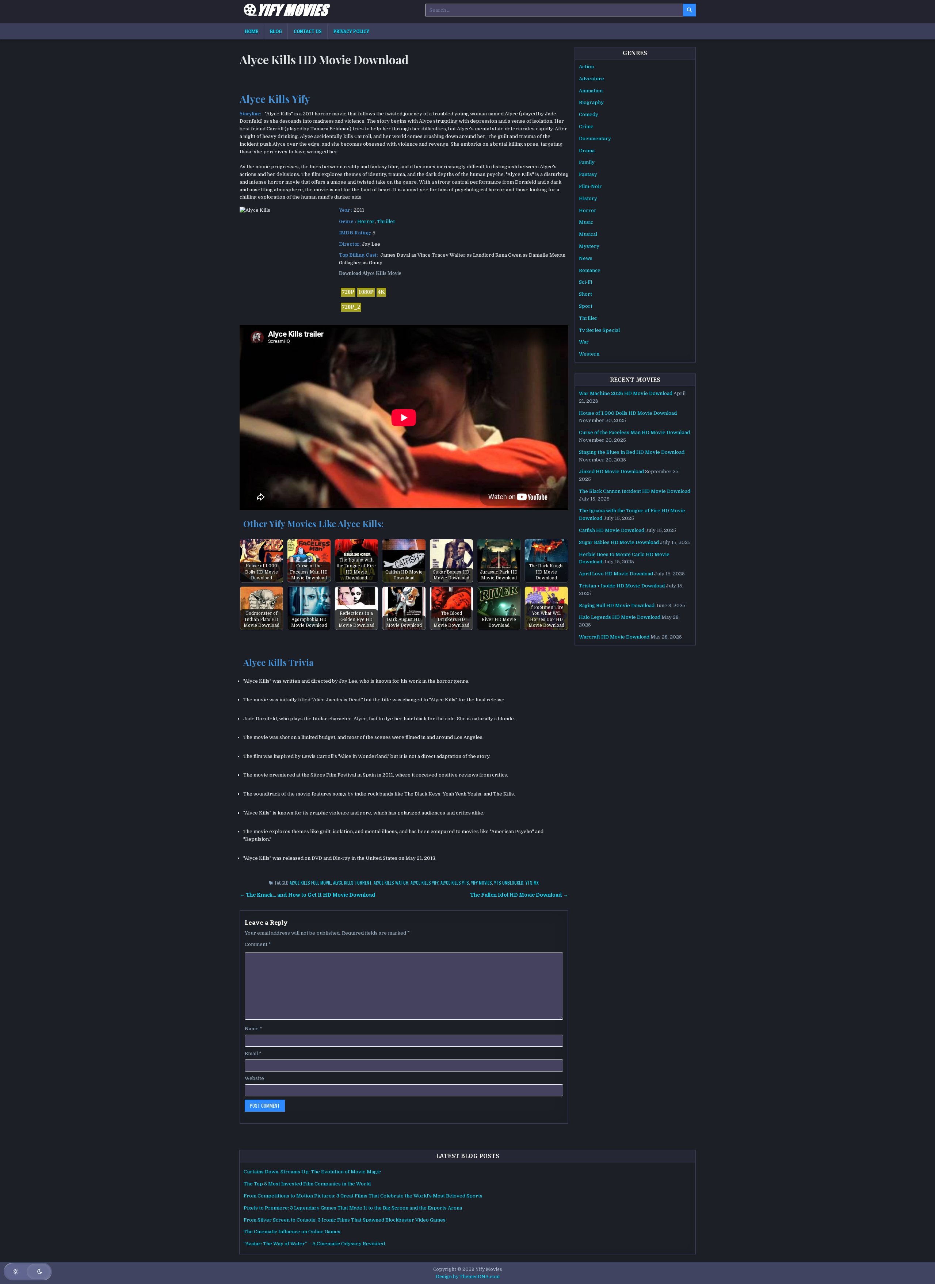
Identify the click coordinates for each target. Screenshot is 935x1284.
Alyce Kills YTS (454, 882)
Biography (591, 102)
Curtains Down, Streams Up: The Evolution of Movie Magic (312, 1171)
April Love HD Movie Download (616, 573)
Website (254, 1078)
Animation (591, 90)
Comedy (588, 114)
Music (586, 222)
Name (253, 1028)
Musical (588, 234)
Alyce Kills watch (391, 882)
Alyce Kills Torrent (352, 882)
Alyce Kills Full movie (310, 882)
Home (251, 31)
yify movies (481, 882)
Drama (587, 150)
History (588, 198)
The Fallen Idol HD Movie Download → (519, 895)
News (585, 258)
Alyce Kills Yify (424, 882)
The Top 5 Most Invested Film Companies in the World (307, 1184)
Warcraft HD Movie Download (614, 637)
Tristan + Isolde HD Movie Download (622, 586)
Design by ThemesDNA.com (468, 1276)
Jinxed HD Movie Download (611, 471)
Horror (366, 221)
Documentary (595, 138)
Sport (585, 306)
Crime (586, 126)
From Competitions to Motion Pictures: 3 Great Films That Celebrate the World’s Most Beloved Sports (363, 1196)
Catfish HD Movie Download (611, 530)
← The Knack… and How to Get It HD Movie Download (307, 895)
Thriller (386, 221)
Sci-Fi (585, 282)
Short (585, 294)
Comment (258, 944)
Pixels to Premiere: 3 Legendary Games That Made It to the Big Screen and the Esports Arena (353, 1208)
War (584, 342)
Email (253, 1053)
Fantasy (588, 174)
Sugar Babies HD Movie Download (619, 542)
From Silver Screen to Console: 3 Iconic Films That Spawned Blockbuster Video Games (345, 1220)
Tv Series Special (599, 330)
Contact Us (308, 31)
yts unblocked (508, 882)
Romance (589, 270)
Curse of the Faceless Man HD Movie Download (634, 432)
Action (586, 66)
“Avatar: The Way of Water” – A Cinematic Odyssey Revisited (314, 1243)
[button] (28, 1271)
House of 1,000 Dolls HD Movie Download (628, 413)
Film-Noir (590, 186)
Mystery (589, 246)
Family (587, 162)
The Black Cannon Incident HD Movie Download (634, 491)
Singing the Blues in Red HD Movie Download (631, 452)
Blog (276, 31)
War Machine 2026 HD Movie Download (625, 393)
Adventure (591, 78)
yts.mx (532, 882)
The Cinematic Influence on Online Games (292, 1231)
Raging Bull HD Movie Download (616, 605)
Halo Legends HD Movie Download (619, 617)
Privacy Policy (351, 31)
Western (589, 354)
